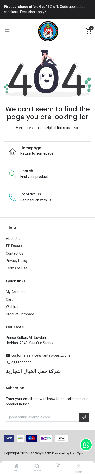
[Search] (37, 466)
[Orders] (58, 466)
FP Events (14, 246)
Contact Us (14, 253)
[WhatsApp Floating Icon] (86, 444)
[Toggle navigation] (7, 31)
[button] (84, 417)
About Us (13, 239)
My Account (15, 292)
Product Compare (20, 314)
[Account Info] (78, 466)
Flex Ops (76, 453)
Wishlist (12, 307)
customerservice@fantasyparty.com (40, 355)
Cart (9, 299)
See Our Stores (41, 343)
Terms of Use (16, 268)
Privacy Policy (17, 261)
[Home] (16, 466)
